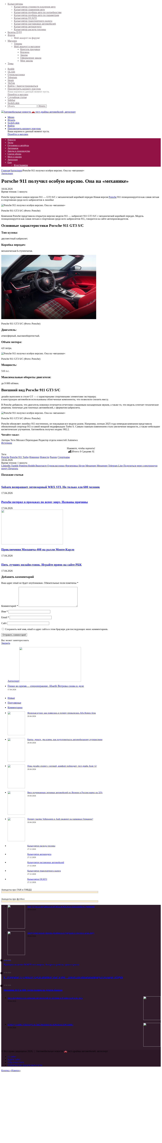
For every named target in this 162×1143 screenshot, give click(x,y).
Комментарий (9, 606)
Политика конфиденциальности (25, 1065)
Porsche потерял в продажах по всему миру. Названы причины (44, 502)
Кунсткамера (21, 165)
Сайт (4, 623)
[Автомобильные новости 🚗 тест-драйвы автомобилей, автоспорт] (38, 111)
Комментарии (15, 707)
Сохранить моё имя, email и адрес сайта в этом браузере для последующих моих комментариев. (56, 629)
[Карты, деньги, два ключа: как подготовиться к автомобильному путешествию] (16, 760)
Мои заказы (26, 60)
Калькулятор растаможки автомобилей (35, 23)
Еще (10, 162)
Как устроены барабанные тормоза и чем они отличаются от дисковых (60, 906)
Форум (11, 35)
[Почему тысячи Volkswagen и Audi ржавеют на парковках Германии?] (16, 840)
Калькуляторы (15, 4)
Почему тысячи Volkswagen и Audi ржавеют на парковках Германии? (60, 819)
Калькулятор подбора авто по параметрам (36, 15)
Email (5, 617)
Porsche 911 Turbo (19, 457)
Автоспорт (13, 159)
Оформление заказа (30, 58)
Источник (6, 443)
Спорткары (64, 457)
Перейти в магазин (18, 94)
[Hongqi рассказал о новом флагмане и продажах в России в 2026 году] (16, 954)
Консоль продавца (30, 49)
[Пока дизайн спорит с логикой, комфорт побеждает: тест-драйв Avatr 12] (16, 787)
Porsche (113, 197)
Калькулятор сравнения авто (29, 9)
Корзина (24, 52)
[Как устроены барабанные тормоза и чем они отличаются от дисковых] (16, 927)
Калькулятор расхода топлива (30, 29)
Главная (5, 170)
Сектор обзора (14, 154)
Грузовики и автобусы (18, 145)
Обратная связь (16, 1062)
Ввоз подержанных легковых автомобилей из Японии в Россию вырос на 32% (65, 792)
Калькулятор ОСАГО (25, 18)
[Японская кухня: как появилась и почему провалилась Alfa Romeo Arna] (16, 734)
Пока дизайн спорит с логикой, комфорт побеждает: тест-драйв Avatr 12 (62, 766)
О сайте (12, 1056)
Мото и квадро (15, 157)
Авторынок (13, 148)
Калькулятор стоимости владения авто (35, 6)
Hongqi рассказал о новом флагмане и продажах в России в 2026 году (60, 933)
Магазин (12, 40)
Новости (12, 140)
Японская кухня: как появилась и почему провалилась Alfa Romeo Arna (61, 713)
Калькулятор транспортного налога (33, 21)
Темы (10, 63)
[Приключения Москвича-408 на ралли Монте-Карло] (32, 543)
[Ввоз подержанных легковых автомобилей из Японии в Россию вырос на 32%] (16, 814)
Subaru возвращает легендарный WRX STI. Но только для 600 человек (50, 487)
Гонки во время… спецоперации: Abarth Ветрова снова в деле (46, 686)
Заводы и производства (19, 151)
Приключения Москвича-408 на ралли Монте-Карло (37, 549)
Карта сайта (14, 1059)
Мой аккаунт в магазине (27, 46)
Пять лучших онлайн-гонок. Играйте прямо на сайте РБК (41, 564)
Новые (11, 698)
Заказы (24, 55)
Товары (18, 43)
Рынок (53, 457)
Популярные (14, 702)
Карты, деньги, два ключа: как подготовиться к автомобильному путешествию (64, 739)
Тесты (10, 142)
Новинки (34, 457)
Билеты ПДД (15, 32)
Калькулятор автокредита (27, 26)
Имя (4, 611)
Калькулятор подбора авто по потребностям (37, 12)
